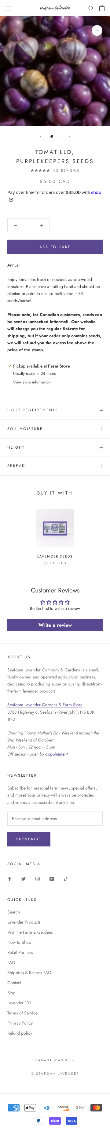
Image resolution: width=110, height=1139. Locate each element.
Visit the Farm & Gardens (30, 932)
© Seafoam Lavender (55, 1073)
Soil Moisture (25, 428)
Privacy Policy (20, 1023)
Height (16, 447)
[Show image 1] (51, 136)
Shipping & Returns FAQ (29, 972)
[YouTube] (52, 878)
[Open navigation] (9, 8)
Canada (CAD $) (52, 1060)
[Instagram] (37, 878)
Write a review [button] (55, 625)
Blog (11, 993)
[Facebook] (9, 878)
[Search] (91, 7)
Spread (16, 466)
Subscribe (29, 839)
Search (13, 912)
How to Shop (19, 942)
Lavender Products (24, 922)
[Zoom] (97, 30)
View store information (32, 382)
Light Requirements (32, 410)
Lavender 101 (19, 1003)
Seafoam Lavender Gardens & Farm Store (44, 705)
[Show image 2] (58, 136)
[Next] (70, 135)
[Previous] (40, 135)
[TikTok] (66, 878)
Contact (14, 983)
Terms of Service (22, 1013)
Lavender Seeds (55, 556)
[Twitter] (23, 878)
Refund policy (19, 1033)
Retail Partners (20, 952)
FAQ (11, 962)
